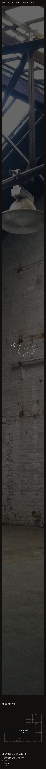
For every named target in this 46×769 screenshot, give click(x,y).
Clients (24, 2)
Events (15, 2)
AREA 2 (7, 761)
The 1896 (6, 2)
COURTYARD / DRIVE (13, 758)
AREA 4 (7, 766)
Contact (34, 2)
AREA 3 (7, 763)
